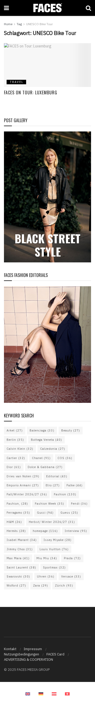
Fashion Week (49, 503)
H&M (14, 522)
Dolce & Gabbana (45, 467)
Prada (72, 558)
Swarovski (18, 576)
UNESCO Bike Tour (39, 24)
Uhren (45, 576)
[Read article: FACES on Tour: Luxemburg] (47, 65)
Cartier (16, 458)
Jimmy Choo (20, 549)
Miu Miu (46, 558)
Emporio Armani (23, 485)
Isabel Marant (22, 540)
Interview (76, 531)
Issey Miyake (58, 540)
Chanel (41, 458)
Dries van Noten (23, 476)
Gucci (45, 512)
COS (65, 458)
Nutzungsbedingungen (21, 654)
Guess (69, 512)
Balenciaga (42, 430)
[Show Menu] (6, 8)
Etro (53, 485)
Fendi (79, 503)
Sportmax (54, 567)
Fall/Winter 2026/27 (27, 494)
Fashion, (17, 503)
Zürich (64, 585)
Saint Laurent (21, 567)
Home (8, 24)
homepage (45, 531)
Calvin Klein (20, 449)
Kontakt (10, 649)
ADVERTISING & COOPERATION (28, 659)
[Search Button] (88, 8)
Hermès (16, 531)
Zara (40, 585)
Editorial (56, 476)
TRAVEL (16, 82)
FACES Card (55, 654)
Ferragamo (18, 512)
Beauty (70, 430)
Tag (19, 24)
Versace (71, 576)
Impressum (33, 649)
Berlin (15, 440)
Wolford (16, 585)
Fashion (65, 494)
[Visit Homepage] (47, 8)
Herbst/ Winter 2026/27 (52, 522)
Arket (15, 430)
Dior (14, 467)
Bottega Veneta (46, 440)
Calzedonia (52, 449)
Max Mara (18, 558)
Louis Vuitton (54, 549)
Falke (74, 485)
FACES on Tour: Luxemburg (30, 92)
